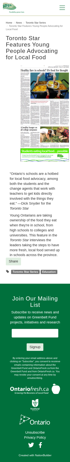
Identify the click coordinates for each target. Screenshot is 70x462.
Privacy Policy (35, 437)
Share (13, 261)
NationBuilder (43, 455)
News (19, 22)
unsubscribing (34, 378)
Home (9, 22)
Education (49, 271)
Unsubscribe (35, 432)
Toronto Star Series (36, 22)
